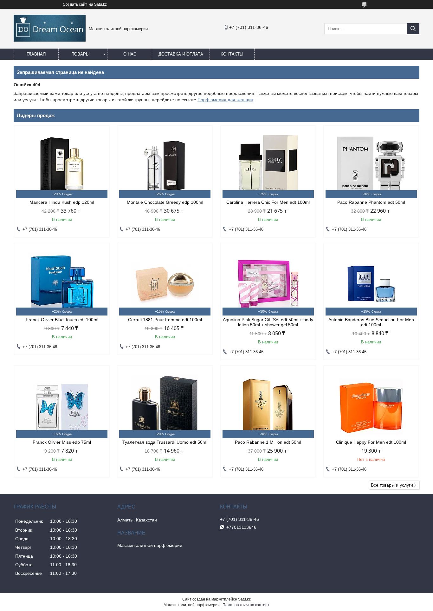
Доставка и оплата (180, 54)
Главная (36, 54)
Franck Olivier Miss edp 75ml (62, 442)
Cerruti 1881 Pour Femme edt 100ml (165, 319)
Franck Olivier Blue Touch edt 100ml (62, 319)
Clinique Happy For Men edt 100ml (371, 442)
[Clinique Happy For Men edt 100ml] (371, 406)
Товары (81, 54)
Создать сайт (75, 4)
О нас (129, 54)
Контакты (232, 54)
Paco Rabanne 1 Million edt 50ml (268, 442)
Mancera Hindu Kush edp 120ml (61, 202)
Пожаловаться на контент (246, 605)
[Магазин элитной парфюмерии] (50, 40)
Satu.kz (244, 599)
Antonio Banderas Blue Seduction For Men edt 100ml (371, 322)
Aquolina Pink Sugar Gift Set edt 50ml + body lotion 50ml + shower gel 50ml (268, 322)
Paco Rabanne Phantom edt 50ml (371, 202)
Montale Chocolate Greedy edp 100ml (165, 202)
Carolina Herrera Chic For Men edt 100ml (268, 202)
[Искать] (413, 28)
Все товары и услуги (392, 485)
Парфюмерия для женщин (225, 99)
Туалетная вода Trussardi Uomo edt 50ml (164, 442)
